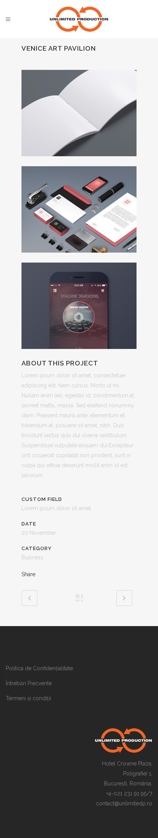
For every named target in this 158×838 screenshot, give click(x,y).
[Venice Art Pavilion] (79, 161)
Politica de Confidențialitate (39, 668)
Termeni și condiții (28, 698)
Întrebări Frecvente (29, 683)
